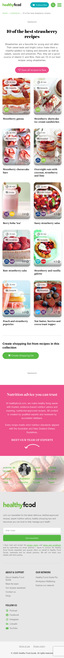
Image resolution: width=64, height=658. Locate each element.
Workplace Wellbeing (45, 581)
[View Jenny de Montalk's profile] (9, 469)
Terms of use (24, 646)
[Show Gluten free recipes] (43, 213)
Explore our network (45, 585)
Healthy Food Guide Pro (47, 577)
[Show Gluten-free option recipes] (6, 213)
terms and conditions (52, 545)
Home (5, 13)
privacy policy (32, 545)
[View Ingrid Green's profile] (55, 480)
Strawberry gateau (13, 118)
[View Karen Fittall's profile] (9, 480)
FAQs (8, 596)
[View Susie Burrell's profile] (55, 469)
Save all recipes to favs (33, 70)
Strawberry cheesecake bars (16, 170)
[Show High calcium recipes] (12, 213)
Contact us (11, 592)
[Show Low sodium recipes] (6, 109)
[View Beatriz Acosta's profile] (39, 480)
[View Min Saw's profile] (24, 469)
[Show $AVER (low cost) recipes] (43, 261)
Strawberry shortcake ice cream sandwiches (46, 120)
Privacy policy (39, 646)
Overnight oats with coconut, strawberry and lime (45, 172)
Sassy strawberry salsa (47, 223)
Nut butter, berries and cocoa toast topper (47, 322)
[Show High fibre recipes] (6, 160)
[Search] (53, 5)
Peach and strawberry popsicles (15, 322)
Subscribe (41, 4)
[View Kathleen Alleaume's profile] (24, 480)
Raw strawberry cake (15, 270)
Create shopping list (22, 355)
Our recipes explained (15, 588)
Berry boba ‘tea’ (12, 223)
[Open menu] (59, 4)
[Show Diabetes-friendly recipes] (38, 312)
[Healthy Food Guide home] (19, 505)
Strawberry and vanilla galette (47, 272)
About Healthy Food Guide (15, 578)
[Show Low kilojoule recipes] (38, 261)
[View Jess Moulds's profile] (39, 469)
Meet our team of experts (32, 440)
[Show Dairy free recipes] (38, 160)
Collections (15, 13)
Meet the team (12, 584)
